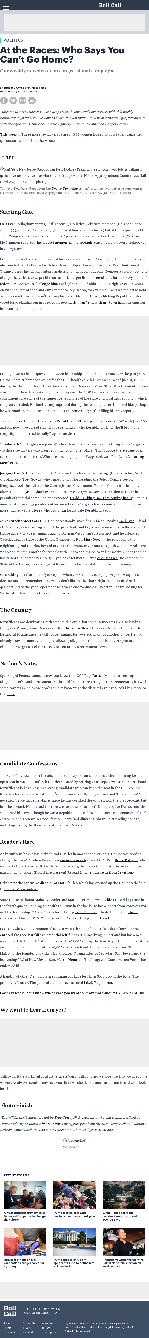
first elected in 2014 (22, 866)
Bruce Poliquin (126, 860)
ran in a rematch (73, 860)
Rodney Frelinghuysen (67, 188)
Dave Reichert (119, 782)
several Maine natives (21, 889)
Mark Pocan (93, 539)
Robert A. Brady (78, 628)
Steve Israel (100, 918)
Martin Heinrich (69, 960)
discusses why (108, 558)
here (102, 647)
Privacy (27, 1327)
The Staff (28, 1332)
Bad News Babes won (55, 1130)
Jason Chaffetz (36, 492)
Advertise (47, 1323)
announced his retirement (63, 411)
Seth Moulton (86, 912)
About (7, 1323)
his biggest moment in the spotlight (65, 242)
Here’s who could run (49, 510)
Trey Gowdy (32, 479)
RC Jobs (46, 1327)
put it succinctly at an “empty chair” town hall (88, 302)
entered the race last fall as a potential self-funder (39, 935)
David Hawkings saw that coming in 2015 (101, 498)
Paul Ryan (126, 521)
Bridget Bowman (13, 88)
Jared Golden (103, 900)
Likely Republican (98, 983)
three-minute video (54, 593)
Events (7, 1327)
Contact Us (29, 1323)
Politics (13, 40)
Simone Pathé (37, 88)
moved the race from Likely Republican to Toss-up (52, 421)
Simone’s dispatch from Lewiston (106, 872)
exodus (127, 473)
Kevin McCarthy (48, 1124)
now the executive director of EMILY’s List (43, 883)
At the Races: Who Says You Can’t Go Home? (62, 55)
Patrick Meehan (104, 676)
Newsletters (10, 1332)
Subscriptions (49, 1332)
